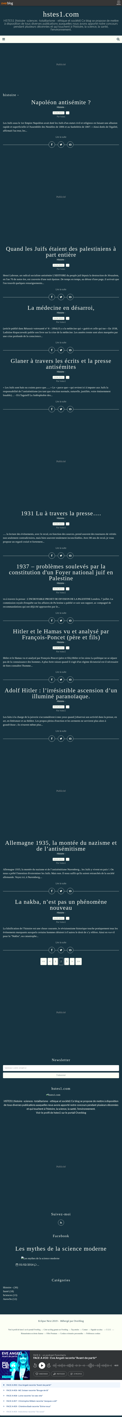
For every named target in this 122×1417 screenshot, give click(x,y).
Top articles (75, 1330)
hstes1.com (61, 14)
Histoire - (61, 107)
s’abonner (43, 1374)
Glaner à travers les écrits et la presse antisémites (61, 364)
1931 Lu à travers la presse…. (61, 513)
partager (61, 1374)
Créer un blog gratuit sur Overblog (56, 1330)
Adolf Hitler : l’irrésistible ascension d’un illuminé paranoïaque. (61, 693)
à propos (78, 1374)
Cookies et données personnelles (71, 1333)
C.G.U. (108, 1330)
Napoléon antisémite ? (61, 102)
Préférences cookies (93, 1333)
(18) (8, 1291)
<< (43, 961)
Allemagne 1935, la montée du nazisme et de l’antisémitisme (61, 845)
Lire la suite (61, 137)
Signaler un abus (97, 1330)
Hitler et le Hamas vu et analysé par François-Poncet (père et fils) (61, 634)
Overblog (79, 1321)
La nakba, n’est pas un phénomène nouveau (61, 904)
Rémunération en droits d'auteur (32, 1333)
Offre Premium (51, 1333)
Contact (85, 1330)
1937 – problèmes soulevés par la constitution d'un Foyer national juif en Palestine (61, 572)
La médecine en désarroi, (61, 307)
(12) (10, 1299)
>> (78, 961)
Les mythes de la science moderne (61, 1248)
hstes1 (57, 1113)
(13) (10, 1295)
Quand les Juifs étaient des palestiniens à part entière (61, 251)
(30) (10, 1287)
